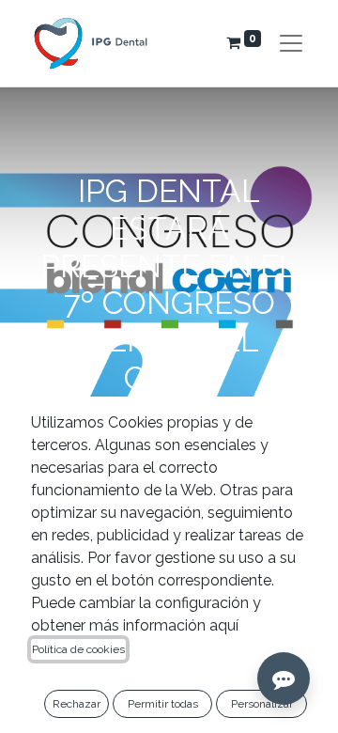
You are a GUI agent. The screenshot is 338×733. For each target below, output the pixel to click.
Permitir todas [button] (163, 703)
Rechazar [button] (76, 703)
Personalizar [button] (262, 703)
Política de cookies (78, 649)
